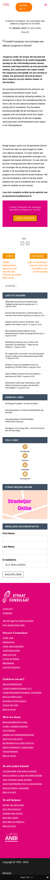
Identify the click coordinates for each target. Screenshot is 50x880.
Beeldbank (8, 663)
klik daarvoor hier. (14, 625)
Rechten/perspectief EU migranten (22, 784)
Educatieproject (12, 697)
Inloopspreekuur (12, 684)
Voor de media (11, 659)
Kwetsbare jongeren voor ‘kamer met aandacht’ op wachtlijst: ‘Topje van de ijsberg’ (21, 344)
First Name (9, 533)
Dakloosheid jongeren (16, 788)
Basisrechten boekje (14, 701)
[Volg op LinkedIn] (20, 137)
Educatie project (13, 739)
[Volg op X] (4, 131)
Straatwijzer (10, 705)
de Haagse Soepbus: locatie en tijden (21, 403)
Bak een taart (11, 817)
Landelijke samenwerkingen (18, 735)
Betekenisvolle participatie (18, 743)
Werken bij (9, 642)
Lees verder (25, 218)
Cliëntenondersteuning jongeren (22, 692)
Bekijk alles (9, 709)
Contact (8, 609)
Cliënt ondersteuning (15, 726)
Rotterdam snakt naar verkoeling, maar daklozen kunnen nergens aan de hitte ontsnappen (22, 385)
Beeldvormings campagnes (18, 747)
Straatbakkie (10, 751)
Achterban (9, 730)
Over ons (8, 638)
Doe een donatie (12, 809)
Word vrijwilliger (13, 805)
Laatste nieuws (11, 667)
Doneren (23, 7)
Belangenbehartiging (15, 722)
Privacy (7, 873)
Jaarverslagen (11, 650)
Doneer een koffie (13, 813)
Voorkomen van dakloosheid (20, 771)
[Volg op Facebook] (20, 131)
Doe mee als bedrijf (14, 822)
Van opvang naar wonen (17, 779)
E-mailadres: (10, 559)
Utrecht (25, 32)
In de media (34, 28)
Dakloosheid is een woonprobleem (22, 775)
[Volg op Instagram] (4, 137)
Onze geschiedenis (13, 646)
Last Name (8, 546)
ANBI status (9, 654)
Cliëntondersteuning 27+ (17, 688)
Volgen (11, 132)
